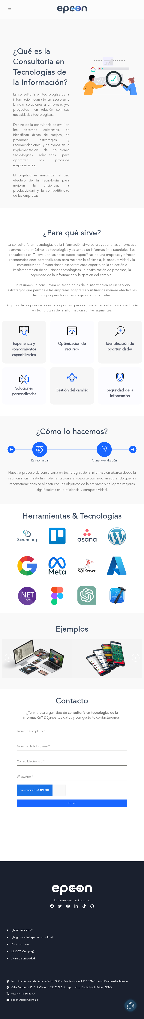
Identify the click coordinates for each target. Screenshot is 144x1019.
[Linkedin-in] (76, 906)
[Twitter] (60, 906)
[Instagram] (68, 906)
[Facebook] (52, 906)
